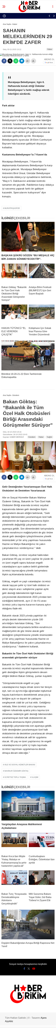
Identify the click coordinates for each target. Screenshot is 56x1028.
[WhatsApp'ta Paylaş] (15, 60)
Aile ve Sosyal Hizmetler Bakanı (19, 765)
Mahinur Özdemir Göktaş (16, 771)
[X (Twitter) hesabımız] (28, 968)
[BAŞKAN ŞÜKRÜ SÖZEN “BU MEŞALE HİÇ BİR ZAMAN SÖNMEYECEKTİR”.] (28, 236)
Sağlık (49, 437)
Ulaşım (35, 777)
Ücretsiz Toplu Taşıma (15, 777)
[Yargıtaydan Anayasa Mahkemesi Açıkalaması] (28, 805)
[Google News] (49, 62)
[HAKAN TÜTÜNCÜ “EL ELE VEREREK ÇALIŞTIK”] (14, 314)
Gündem (31, 437)
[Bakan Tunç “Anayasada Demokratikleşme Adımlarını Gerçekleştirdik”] (14, 880)
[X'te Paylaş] (9, 60)
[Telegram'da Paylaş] (21, 60)
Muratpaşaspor (12, 208)
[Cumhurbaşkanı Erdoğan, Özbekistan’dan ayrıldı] (42, 843)
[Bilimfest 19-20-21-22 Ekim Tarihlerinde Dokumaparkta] (28, 355)
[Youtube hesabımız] (33, 968)
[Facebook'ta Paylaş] (4, 60)
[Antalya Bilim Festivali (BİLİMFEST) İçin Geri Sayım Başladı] (42, 274)
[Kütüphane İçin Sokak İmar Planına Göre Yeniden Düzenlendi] (42, 314)
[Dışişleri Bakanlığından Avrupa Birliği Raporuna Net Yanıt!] (28, 924)
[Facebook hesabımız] (24, 968)
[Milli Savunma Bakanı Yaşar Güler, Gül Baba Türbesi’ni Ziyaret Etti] (42, 880)
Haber (49, 49)
